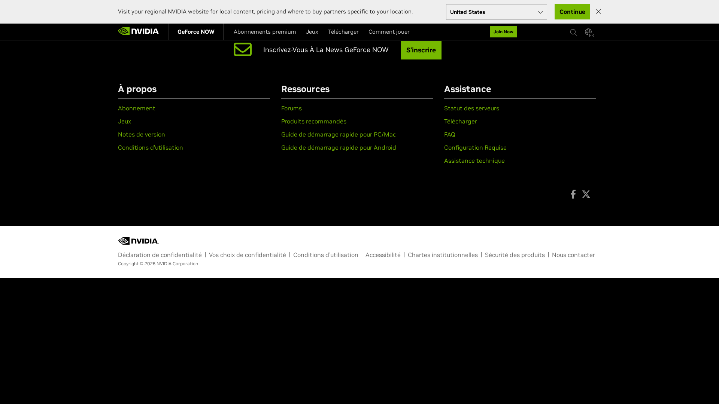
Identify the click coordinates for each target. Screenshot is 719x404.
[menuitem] (196, 32)
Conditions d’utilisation (150, 147)
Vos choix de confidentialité (247, 254)
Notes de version (141, 134)
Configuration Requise (475, 147)
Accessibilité (383, 254)
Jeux (312, 31)
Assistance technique (474, 160)
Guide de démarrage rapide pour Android (338, 147)
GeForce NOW (196, 31)
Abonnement (136, 108)
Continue (572, 11)
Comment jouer (389, 31)
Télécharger (343, 31)
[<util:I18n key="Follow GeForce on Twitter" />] (586, 194)
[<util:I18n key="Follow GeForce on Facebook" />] (573, 194)
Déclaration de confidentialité (160, 254)
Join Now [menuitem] (503, 31)
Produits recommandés (313, 121)
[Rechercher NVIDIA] (573, 30)
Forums (291, 108)
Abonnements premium (265, 31)
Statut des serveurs (471, 108)
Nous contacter (573, 254)
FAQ (449, 134)
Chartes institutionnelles (443, 254)
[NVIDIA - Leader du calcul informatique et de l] (138, 32)
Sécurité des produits (515, 254)
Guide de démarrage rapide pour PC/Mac (338, 134)
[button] (588, 34)
